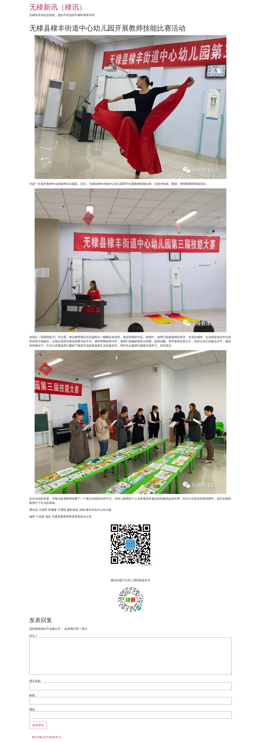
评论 (33, 635)
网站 (32, 709)
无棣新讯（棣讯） (57, 7)
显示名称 (35, 680)
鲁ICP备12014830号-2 (46, 737)
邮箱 (32, 695)
